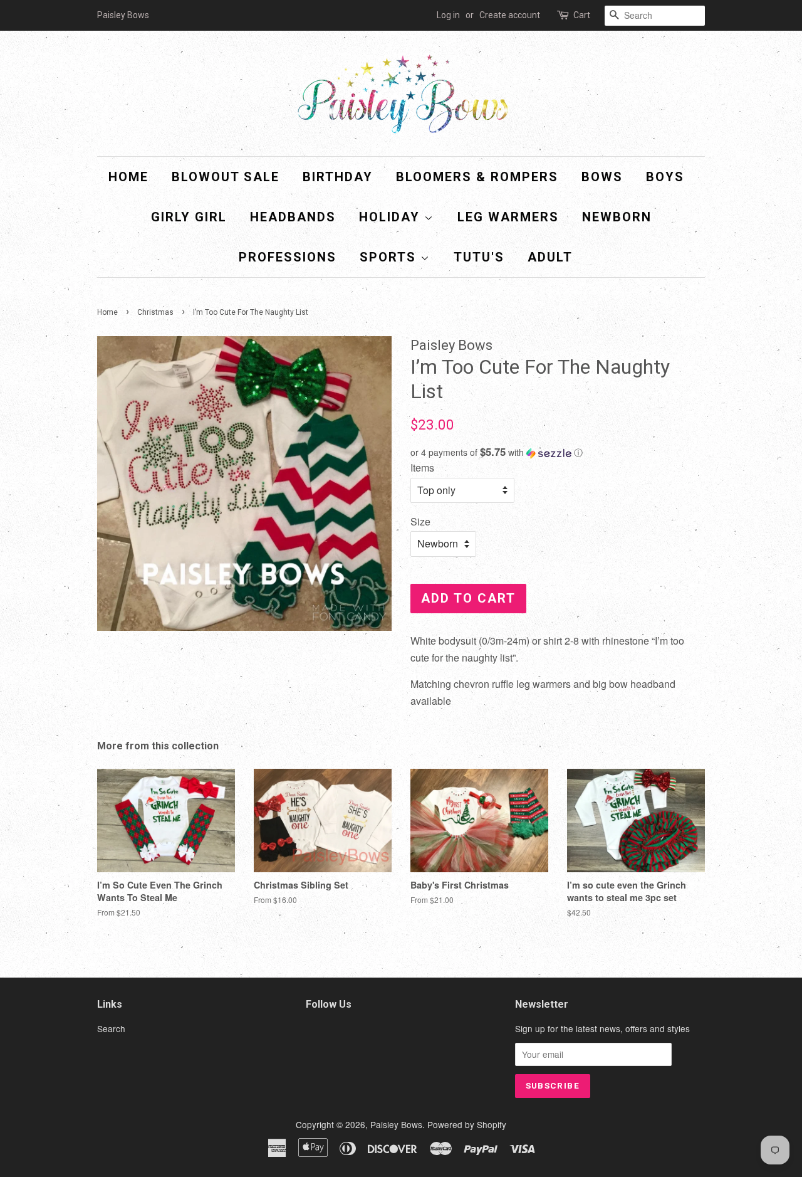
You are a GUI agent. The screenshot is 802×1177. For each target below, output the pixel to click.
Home (128, 176)
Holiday (391, 216)
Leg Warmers (508, 216)
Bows (602, 176)
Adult (550, 257)
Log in (448, 15)
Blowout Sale (225, 176)
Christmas (155, 312)
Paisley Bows (396, 1124)
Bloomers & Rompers (477, 176)
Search (111, 1028)
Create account (509, 15)
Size (420, 521)
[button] (557, 452)
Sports (390, 257)
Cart (581, 15)
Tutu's (479, 257)
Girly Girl (189, 216)
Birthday (338, 176)
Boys (665, 176)
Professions (287, 257)
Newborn (617, 216)
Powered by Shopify (466, 1124)
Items (422, 467)
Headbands (293, 216)
